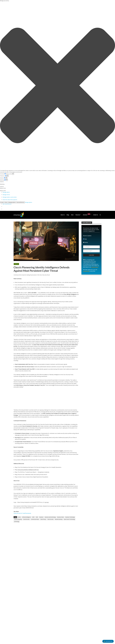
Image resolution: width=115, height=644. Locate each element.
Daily (85, 239)
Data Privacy (43, 519)
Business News (60, 517)
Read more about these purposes (10, 199)
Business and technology (50, 517)
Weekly (86, 242)
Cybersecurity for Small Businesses (22, 513)
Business (41, 517)
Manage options (6, 192)
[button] (57, 85)
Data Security (50, 519)
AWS (33, 517)
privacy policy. (94, 267)
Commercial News (35, 519)
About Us (63, 214)
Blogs (68, 214)
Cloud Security (26, 519)
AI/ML (19, 517)
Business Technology (70, 517)
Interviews (86, 214)
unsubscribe (86, 271)
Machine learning (58, 519)
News (72, 214)
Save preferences (20, 202)
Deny (6, 202)
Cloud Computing (18, 519)
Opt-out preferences (7, 204)
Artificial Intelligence (26, 517)
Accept (2, 202)
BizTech (16, 264)
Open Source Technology (69, 519)
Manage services (6, 194)
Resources (78, 214)
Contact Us (95, 214)
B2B (37, 517)
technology (16, 521)
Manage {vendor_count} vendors (10, 197)
